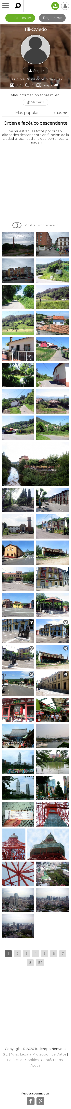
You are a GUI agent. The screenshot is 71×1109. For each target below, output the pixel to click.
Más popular (27, 112)
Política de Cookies (22, 1060)
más (60, 112)
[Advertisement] (35, 182)
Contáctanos (52, 1060)
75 (30, 85)
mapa (44, 85)
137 (40, 963)
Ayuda (36, 1065)
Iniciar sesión (20, 18)
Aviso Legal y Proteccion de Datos (38, 1054)
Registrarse (52, 18)
